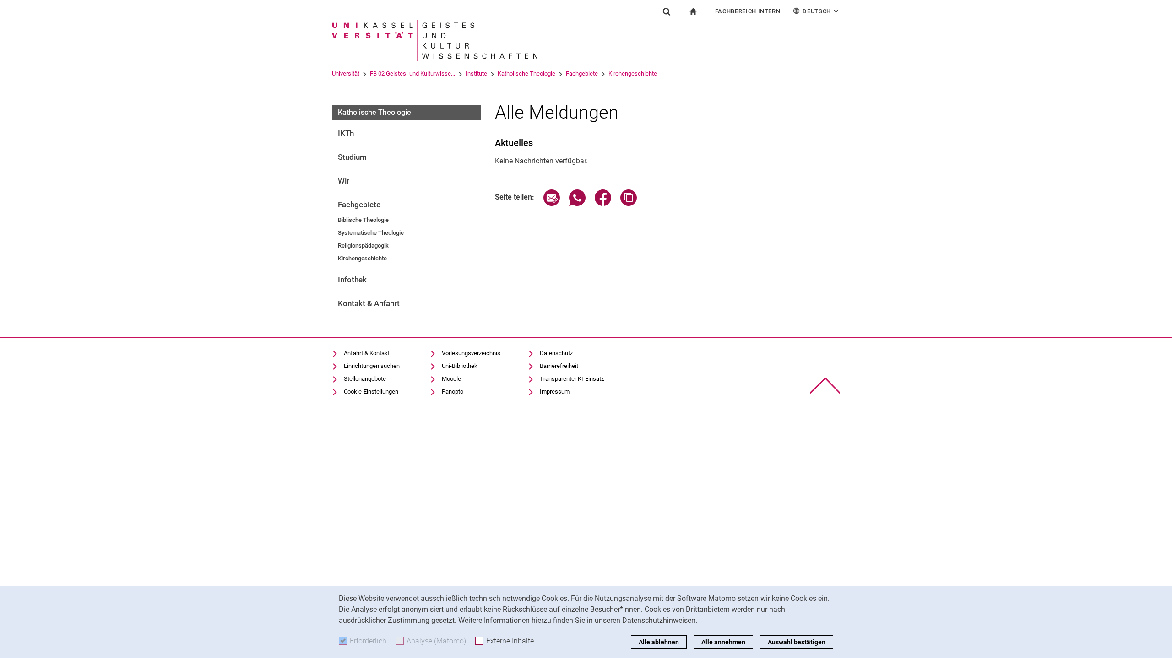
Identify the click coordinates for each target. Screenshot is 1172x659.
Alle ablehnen (659, 642)
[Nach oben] (825, 386)
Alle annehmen (723, 642)
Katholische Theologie (526, 73)
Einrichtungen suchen (372, 365)
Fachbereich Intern (748, 11)
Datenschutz (556, 353)
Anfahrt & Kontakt (367, 353)
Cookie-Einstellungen (371, 391)
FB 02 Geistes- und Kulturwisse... (412, 73)
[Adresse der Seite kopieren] (628, 203)
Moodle (451, 378)
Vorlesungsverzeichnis (471, 353)
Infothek (352, 279)
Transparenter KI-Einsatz (572, 378)
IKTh (346, 133)
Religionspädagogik (363, 245)
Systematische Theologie (371, 232)
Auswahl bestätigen (796, 642)
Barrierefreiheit (559, 365)
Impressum (555, 391)
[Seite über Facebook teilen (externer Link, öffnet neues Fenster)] (603, 203)
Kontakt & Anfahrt (369, 303)
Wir (343, 180)
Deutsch (821, 11)
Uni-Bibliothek (459, 365)
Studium (352, 157)
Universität (345, 73)
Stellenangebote (365, 378)
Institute (476, 73)
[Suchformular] (666, 11)
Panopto (452, 391)
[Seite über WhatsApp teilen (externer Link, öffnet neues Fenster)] (577, 203)
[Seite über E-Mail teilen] (551, 203)
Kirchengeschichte (632, 73)
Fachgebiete (582, 73)
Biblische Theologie (363, 219)
